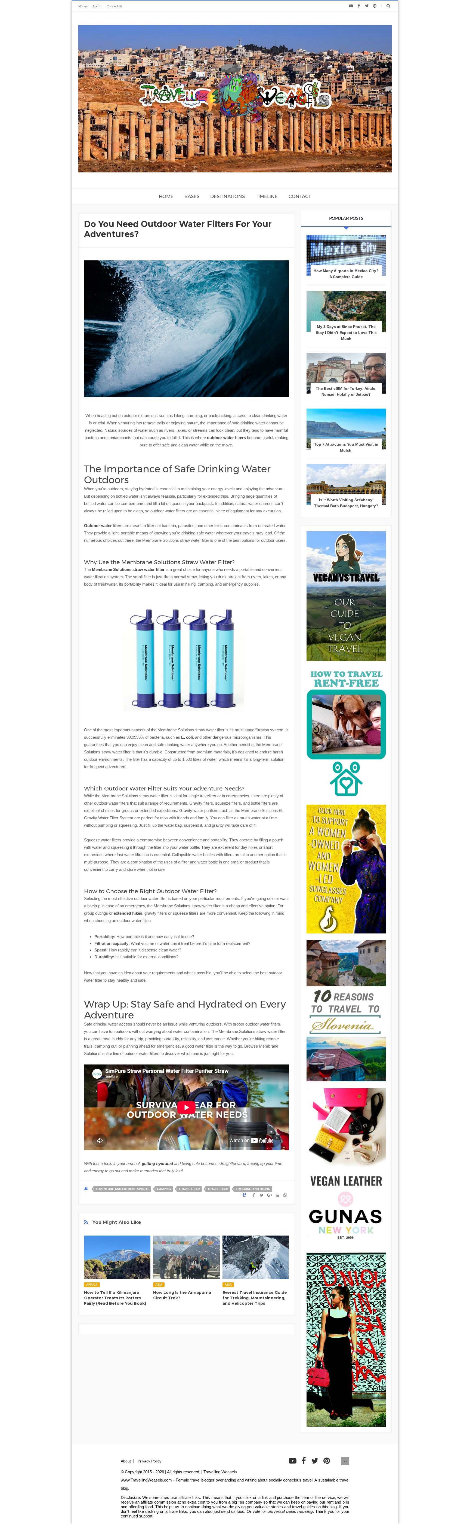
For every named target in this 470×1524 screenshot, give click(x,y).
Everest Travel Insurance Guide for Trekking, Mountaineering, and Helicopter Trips (254, 1298)
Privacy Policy (149, 1461)
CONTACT (300, 196)
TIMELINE (267, 196)
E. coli (187, 737)
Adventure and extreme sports (122, 1189)
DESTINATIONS (227, 196)
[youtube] (351, 6)
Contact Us (114, 6)
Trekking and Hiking (253, 1189)
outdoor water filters (226, 437)
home (166, 196)
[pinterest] (374, 6)
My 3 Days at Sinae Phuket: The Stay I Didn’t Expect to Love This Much (346, 332)
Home (82, 6)
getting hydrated (157, 1163)
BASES (191, 196)
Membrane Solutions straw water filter (128, 569)
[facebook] (358, 6)
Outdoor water (98, 525)
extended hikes (128, 913)
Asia (158, 1284)
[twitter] (366, 6)
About (96, 6)
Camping (164, 1189)
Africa (92, 1284)
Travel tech (218, 1189)
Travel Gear (189, 1189)
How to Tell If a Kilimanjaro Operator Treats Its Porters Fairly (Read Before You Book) (115, 1298)
